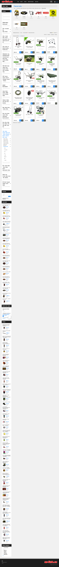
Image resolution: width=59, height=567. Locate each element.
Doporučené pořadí (31, 32)
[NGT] (16, 24)
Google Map (36, 1)
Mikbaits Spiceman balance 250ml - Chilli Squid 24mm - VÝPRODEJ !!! (6, 538)
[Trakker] (24, 24)
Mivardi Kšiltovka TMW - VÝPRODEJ (6, 419)
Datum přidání (25, 32)
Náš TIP (45, 34)
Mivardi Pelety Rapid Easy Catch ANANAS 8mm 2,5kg (6, 210)
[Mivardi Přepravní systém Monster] (56, 103)
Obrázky (51, 32)
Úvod (18, 1)
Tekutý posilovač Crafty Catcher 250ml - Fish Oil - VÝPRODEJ (6, 378)
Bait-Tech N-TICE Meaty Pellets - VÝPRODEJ (6, 425)
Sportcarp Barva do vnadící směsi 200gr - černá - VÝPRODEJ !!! (6, 372)
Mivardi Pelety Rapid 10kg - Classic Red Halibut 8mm (6, 238)
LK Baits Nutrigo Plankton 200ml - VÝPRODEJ (6, 361)
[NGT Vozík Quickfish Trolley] (18, 41)
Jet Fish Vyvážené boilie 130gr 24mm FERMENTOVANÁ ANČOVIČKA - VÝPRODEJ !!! (6, 396)
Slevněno (49, 34)
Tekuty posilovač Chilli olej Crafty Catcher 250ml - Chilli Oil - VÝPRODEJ (6, 525)
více (3, 555)
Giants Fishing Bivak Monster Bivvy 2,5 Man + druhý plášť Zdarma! (7, 519)
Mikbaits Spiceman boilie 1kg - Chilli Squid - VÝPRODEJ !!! (6, 390)
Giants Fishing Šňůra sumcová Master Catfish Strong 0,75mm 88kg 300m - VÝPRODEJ (6, 531)
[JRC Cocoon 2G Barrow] (45, 52)
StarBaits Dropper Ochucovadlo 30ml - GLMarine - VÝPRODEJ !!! (6, 343)
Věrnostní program (30, 1)
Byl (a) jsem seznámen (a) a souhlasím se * (7, 314)
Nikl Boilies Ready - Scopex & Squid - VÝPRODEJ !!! (7, 384)
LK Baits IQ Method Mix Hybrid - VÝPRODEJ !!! (6, 366)
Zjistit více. (4, 318)
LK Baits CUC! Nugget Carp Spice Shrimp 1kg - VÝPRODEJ (6, 480)
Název (18, 32)
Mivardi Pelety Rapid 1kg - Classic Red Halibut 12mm (6, 277)
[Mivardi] (53, 13)
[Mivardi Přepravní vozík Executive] (45, 103)
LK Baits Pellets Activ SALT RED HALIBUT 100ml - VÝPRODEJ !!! (6, 486)
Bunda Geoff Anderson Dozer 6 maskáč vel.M (7, 293)
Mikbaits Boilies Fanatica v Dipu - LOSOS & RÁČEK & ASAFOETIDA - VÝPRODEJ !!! (6, 506)
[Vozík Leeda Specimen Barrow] (29, 75)
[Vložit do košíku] (20, 52)
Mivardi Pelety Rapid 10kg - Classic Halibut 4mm (6, 205)
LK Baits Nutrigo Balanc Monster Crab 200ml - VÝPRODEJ (6, 355)
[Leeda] (46, 13)
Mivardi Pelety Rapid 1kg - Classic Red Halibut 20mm (6, 255)
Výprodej (52, 34)
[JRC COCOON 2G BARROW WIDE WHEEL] (56, 69)
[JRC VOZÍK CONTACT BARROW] (45, 69)
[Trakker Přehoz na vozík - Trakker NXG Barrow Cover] (52, 75)
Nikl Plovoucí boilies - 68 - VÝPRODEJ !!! (6, 349)
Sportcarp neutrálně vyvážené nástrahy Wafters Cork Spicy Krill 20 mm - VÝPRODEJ (6, 443)
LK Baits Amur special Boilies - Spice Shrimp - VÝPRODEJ (6, 450)
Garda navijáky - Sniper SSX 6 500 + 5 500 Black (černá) (6, 221)
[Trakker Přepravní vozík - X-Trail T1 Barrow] (34, 52)
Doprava (25, 1)
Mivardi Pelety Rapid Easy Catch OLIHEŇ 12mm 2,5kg (6, 216)
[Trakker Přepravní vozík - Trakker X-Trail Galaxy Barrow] (45, 86)
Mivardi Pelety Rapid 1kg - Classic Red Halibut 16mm (6, 266)
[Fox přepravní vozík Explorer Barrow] (22, 120)
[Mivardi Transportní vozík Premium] (22, 69)
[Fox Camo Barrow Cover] (29, 58)
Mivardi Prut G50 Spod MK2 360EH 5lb (6, 331)
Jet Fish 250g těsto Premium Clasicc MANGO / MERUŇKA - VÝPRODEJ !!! (6, 456)
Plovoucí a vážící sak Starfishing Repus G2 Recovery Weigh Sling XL (6, 474)
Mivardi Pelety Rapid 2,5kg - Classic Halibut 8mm (6, 288)
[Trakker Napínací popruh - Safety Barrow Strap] (18, 92)
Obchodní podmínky (4, 562)
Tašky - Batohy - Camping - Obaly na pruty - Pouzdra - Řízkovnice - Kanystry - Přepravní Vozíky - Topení (28, 8)
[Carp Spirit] (24, 13)
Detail (7, 208)
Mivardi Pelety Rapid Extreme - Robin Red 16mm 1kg (6, 250)
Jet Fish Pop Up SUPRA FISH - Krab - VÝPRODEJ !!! (6, 468)
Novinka (56, 34)
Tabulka (55, 32)
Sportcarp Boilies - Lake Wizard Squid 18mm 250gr (6, 282)
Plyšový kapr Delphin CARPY (6, 271)
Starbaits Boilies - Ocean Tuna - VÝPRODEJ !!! (6, 414)
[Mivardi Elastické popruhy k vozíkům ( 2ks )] (52, 41)
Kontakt (21, 1)
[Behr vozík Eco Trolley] (29, 109)
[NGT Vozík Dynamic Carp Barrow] (45, 120)
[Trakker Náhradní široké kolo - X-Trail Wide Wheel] (29, 92)
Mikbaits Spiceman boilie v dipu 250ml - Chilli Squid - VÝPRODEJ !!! (6, 325)
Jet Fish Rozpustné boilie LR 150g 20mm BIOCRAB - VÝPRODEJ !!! (6, 493)
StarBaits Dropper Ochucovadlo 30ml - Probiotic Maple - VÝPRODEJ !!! (7, 513)
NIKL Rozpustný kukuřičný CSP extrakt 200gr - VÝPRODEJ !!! (6, 437)
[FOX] (31, 13)
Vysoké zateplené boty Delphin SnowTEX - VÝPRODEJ (6, 462)
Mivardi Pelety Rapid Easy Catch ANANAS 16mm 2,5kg (6, 244)
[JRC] (38, 13)
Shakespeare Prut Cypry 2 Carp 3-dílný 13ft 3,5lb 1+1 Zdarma (6, 228)
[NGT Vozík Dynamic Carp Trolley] (22, 86)
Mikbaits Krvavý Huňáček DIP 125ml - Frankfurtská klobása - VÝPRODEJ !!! (7, 337)
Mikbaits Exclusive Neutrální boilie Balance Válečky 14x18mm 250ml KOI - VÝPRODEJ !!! (6, 499)
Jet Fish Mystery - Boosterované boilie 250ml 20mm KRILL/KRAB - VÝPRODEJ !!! (6, 407)
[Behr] (16, 13)
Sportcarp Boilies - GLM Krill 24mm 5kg (6, 299)
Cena (21, 32)
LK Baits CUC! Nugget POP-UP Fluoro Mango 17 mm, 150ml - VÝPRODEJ (6, 431)
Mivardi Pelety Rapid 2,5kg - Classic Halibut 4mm (6, 261)
